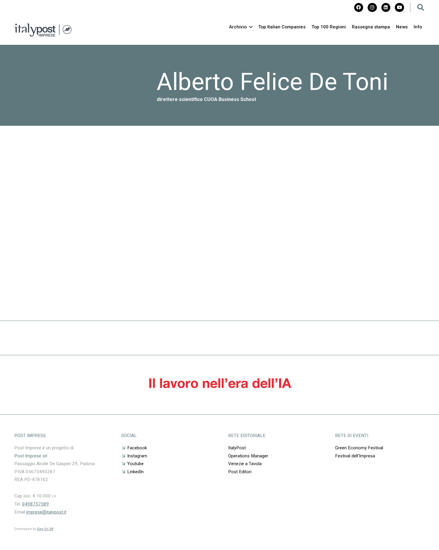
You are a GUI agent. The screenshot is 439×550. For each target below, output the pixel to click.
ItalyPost (237, 448)
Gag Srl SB (45, 529)
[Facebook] (358, 7)
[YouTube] (399, 7)
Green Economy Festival (359, 448)
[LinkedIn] (385, 7)
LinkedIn (135, 471)
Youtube (135, 463)
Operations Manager (248, 456)
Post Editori (239, 471)
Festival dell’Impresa (355, 456)
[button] (420, 7)
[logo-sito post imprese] (43, 30)
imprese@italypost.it (46, 512)
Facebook (137, 448)
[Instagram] (372, 7)
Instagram (137, 456)
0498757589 (35, 504)
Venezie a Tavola (245, 463)
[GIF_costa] (219, 398)
